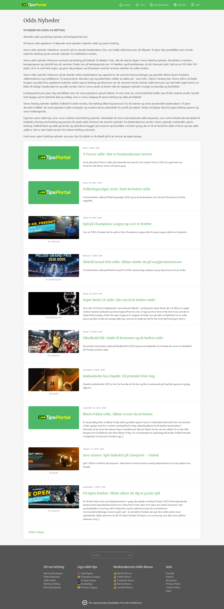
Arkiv (168, 590)
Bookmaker (161, 4)
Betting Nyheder (52, 587)
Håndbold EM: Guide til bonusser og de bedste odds (123, 338)
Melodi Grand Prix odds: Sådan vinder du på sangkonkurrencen (132, 262)
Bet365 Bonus (124, 573)
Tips (142, 4)
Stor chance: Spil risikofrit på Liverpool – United (121, 455)
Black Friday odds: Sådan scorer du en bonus (118, 414)
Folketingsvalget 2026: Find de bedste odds (116, 189)
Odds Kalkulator (52, 576)
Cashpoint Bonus (125, 580)
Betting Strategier (53, 573)
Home (126, 4)
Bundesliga (86, 583)
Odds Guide (50, 580)
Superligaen (87, 573)
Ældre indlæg (36, 531)
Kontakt (170, 573)
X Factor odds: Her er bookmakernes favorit (117, 154)
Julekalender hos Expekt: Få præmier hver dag (119, 376)
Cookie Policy (173, 587)
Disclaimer (171, 580)
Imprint (170, 576)
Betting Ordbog (52, 583)
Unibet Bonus (124, 576)
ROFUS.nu (137, 602)
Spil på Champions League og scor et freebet (117, 224)
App (197, 4)
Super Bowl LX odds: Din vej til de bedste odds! (119, 300)
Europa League (88, 580)
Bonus (182, 4)
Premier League (89, 587)
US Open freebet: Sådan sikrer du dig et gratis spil (121, 493)
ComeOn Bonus (125, 587)
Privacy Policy (173, 583)
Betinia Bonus (124, 583)
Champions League (90, 576)
